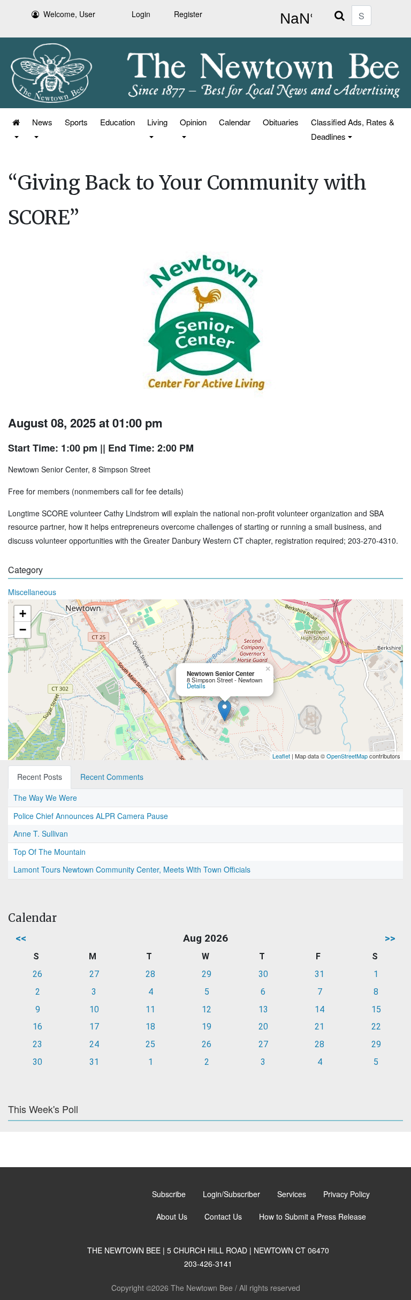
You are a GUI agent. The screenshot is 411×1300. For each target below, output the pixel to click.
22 (376, 1026)
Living (157, 121)
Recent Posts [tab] (39, 776)
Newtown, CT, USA (294, 18)
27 (94, 974)
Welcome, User (69, 14)
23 (37, 1044)
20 (263, 1026)
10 (94, 1009)
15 (376, 1009)
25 (150, 1044)
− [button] (22, 629)
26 (37, 974)
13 (263, 1009)
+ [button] (22, 613)
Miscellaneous (32, 592)
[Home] (15, 129)
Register (188, 14)
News (42, 121)
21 (319, 1026)
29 (206, 974)
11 (150, 1009)
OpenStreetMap (347, 756)
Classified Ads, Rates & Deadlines (352, 129)
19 (206, 1026)
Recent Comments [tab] (111, 776)
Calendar (234, 121)
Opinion (193, 121)
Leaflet (281, 756)
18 (150, 1026)
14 (319, 1009)
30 (263, 974)
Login (141, 14)
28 (150, 974)
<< (21, 938)
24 (94, 1044)
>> (390, 938)
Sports (76, 121)
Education (117, 121)
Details (196, 685)
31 (319, 974)
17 (94, 1026)
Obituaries (281, 121)
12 (206, 1009)
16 (37, 1026)
